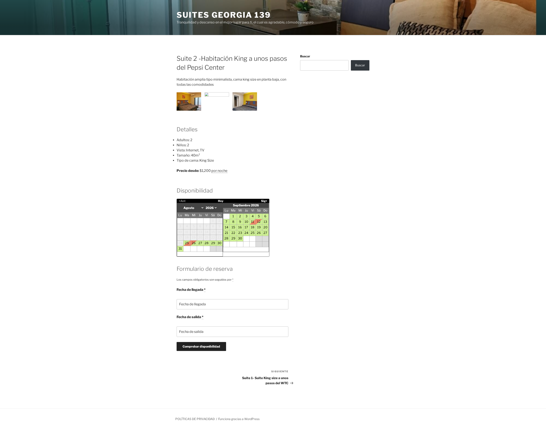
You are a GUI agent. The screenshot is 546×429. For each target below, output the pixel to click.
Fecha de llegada (191, 290)
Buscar (305, 56)
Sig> (264, 201)
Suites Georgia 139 (224, 15)
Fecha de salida (190, 317)
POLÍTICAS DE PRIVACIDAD (195, 419)
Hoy (220, 201)
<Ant (182, 201)
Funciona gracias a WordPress (239, 419)
